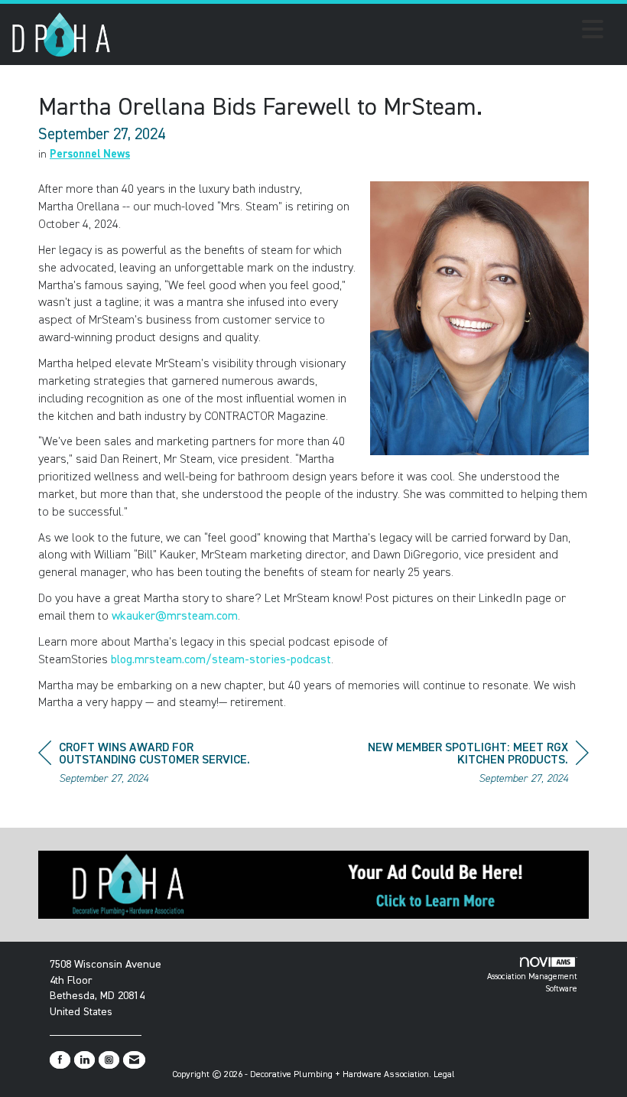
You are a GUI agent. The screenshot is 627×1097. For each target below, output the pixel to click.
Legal (444, 1074)
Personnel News (90, 154)
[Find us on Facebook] (60, 1060)
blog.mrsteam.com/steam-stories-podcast (221, 660)
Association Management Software (532, 982)
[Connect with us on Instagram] (109, 1060)
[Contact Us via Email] (134, 1060)
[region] (474, 765)
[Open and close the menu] (361, 32)
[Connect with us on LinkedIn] (84, 1060)
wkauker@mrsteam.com (175, 616)
